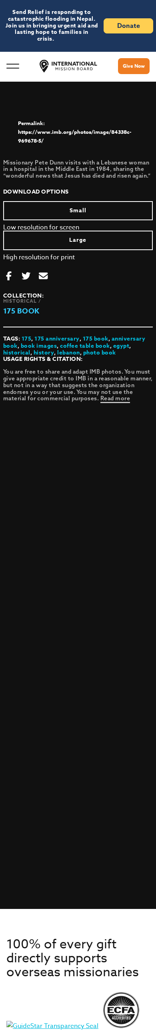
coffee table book (85, 346)
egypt (121, 346)
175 (27, 339)
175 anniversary (57, 339)
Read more (115, 398)
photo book (99, 353)
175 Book (21, 311)
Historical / (22, 301)
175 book (95, 339)
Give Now (134, 66)
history (44, 353)
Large (77, 240)
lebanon (68, 353)
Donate (128, 26)
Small (78, 210)
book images (39, 346)
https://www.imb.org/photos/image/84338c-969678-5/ (74, 136)
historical (16, 353)
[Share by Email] (43, 276)
